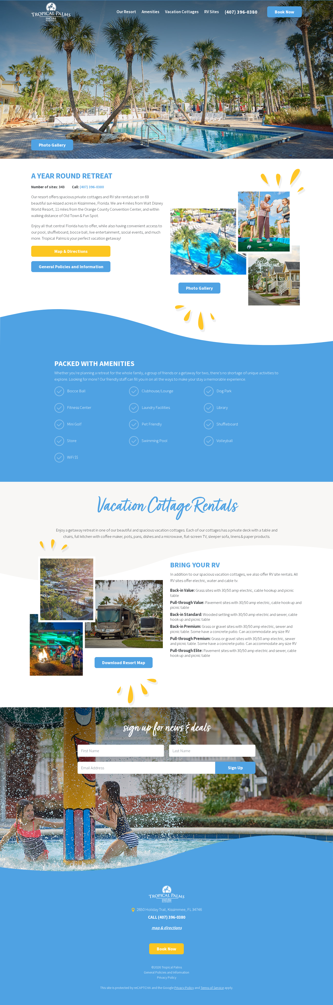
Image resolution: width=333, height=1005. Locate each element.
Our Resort (126, 11)
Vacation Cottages (182, 11)
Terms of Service (212, 987)
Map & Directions (71, 251)
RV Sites (211, 11)
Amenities (150, 11)
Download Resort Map (123, 662)
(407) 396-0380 (241, 12)
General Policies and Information (71, 266)
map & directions (167, 927)
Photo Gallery (52, 145)
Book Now (284, 12)
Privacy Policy (166, 977)
